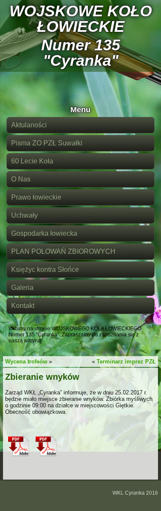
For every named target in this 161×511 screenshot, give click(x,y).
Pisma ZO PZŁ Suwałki (46, 143)
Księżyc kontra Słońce (45, 269)
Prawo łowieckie (36, 197)
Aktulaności (29, 125)
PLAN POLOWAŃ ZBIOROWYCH (63, 251)
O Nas (20, 179)
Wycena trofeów (26, 361)
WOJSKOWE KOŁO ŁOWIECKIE (80, 18)
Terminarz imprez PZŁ (126, 361)
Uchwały (24, 215)
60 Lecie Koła (32, 161)
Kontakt (22, 305)
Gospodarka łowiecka (44, 233)
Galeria (22, 287)
